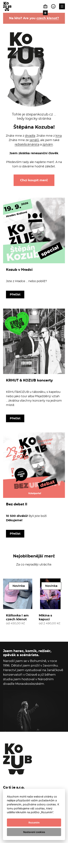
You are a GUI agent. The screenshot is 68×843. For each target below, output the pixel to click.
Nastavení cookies (34, 832)
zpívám (47, 144)
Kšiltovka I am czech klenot (17, 617)
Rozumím (34, 822)
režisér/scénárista (27, 144)
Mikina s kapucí (45, 617)
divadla (30, 135)
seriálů (34, 140)
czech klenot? (47, 18)
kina (58, 135)
